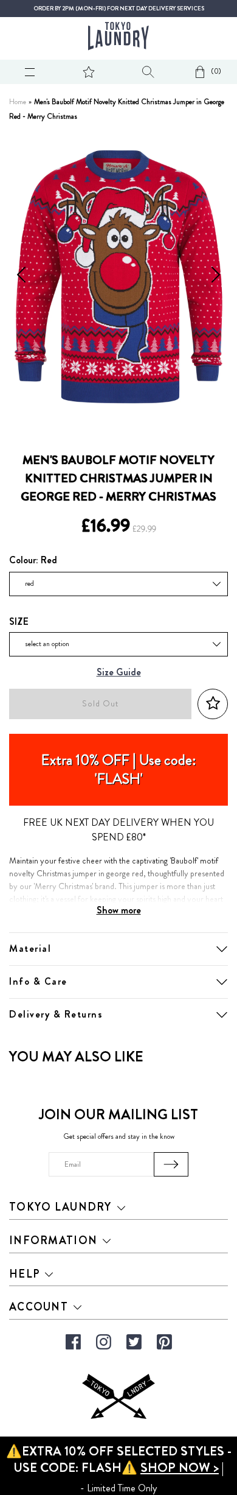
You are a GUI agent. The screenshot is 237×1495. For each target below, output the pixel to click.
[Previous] (21, 276)
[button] (212, 703)
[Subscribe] (171, 1164)
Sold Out (100, 703)
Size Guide (119, 672)
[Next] (216, 276)
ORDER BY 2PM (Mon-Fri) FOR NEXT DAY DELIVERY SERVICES (118, 8)
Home (17, 102)
